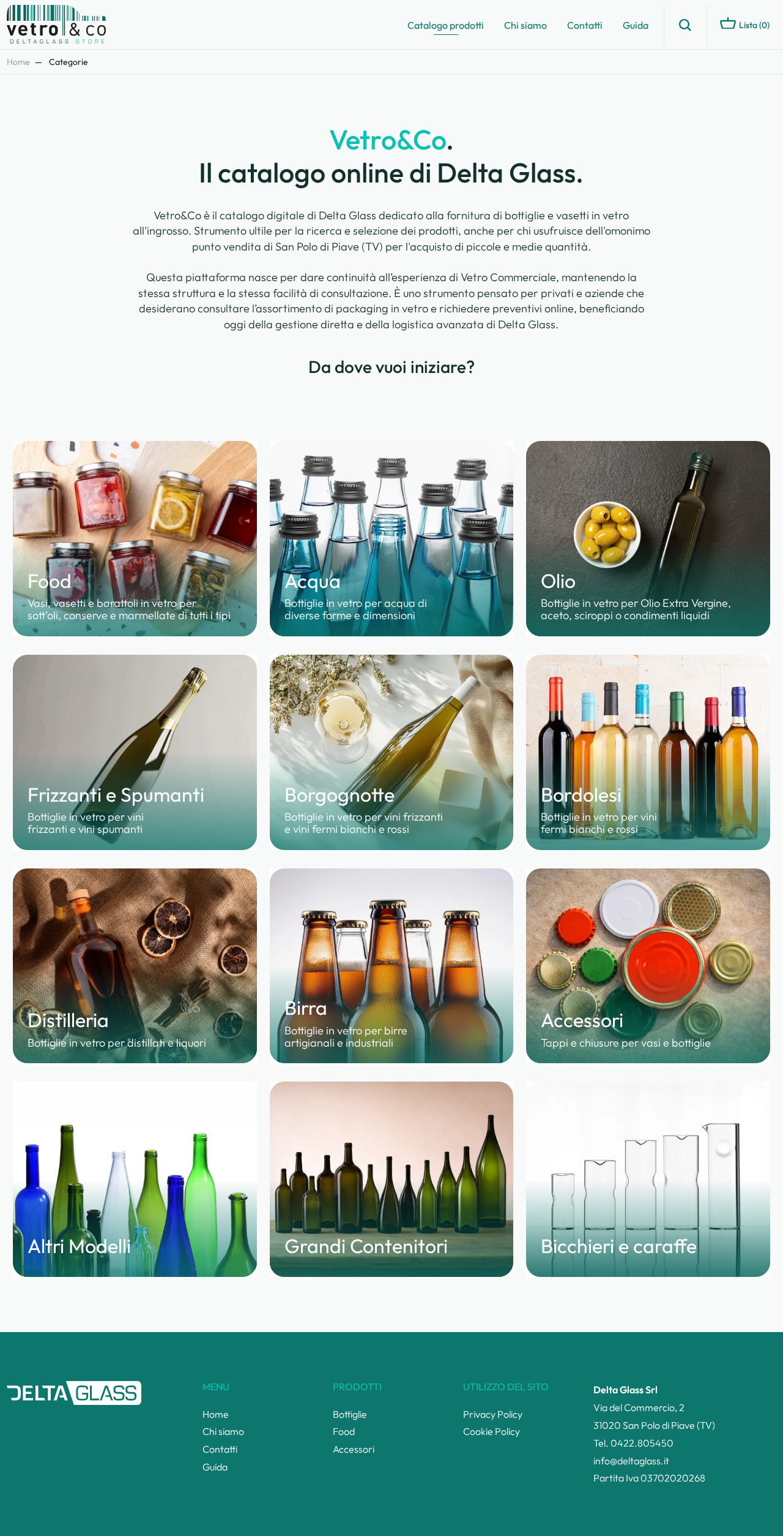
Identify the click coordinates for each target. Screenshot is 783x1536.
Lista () (754, 25)
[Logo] (62, 25)
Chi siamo (525, 25)
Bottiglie (350, 1414)
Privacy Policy (492, 1414)
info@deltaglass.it (631, 1461)
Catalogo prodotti (445, 25)
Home (18, 61)
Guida (635, 25)
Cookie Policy (491, 1431)
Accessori (353, 1449)
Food (344, 1431)
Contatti (585, 25)
